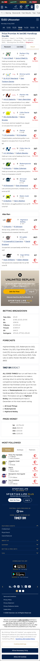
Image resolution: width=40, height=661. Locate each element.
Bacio (11, 468)
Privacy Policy (8, 599)
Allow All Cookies (20, 657)
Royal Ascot (6, 532)
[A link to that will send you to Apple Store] (20, 567)
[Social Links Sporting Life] (17, 591)
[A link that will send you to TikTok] (26, 586)
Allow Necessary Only (20, 650)
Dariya (22, 130)
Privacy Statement (9, 603)
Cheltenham (6, 529)
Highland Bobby (24, 221)
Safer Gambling (23, 620)
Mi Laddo (23, 237)
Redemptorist (25, 164)
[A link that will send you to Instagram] (18, 586)
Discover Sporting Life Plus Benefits (19, 297)
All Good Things (23, 180)
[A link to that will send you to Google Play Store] (20, 575)
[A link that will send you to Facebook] (15, 586)
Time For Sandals (15, 455)
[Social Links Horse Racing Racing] (20, 591)
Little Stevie (24, 113)
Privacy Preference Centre (11, 606)
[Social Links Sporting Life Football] (23, 591)
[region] (20, 645)
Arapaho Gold (14, 461)
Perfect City (24, 53)
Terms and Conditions (10, 596)
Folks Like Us (25, 148)
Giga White (24, 255)
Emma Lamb (25, 74)
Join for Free (14, 292)
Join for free (15, 500)
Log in (31, 292)
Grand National (7, 536)
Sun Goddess (14, 480)
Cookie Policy (7, 609)
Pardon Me (24, 95)
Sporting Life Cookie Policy (25, 639)
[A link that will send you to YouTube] (29, 586)
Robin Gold (24, 196)
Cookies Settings (20, 644)
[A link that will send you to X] (22, 586)
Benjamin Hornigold (17, 474)
